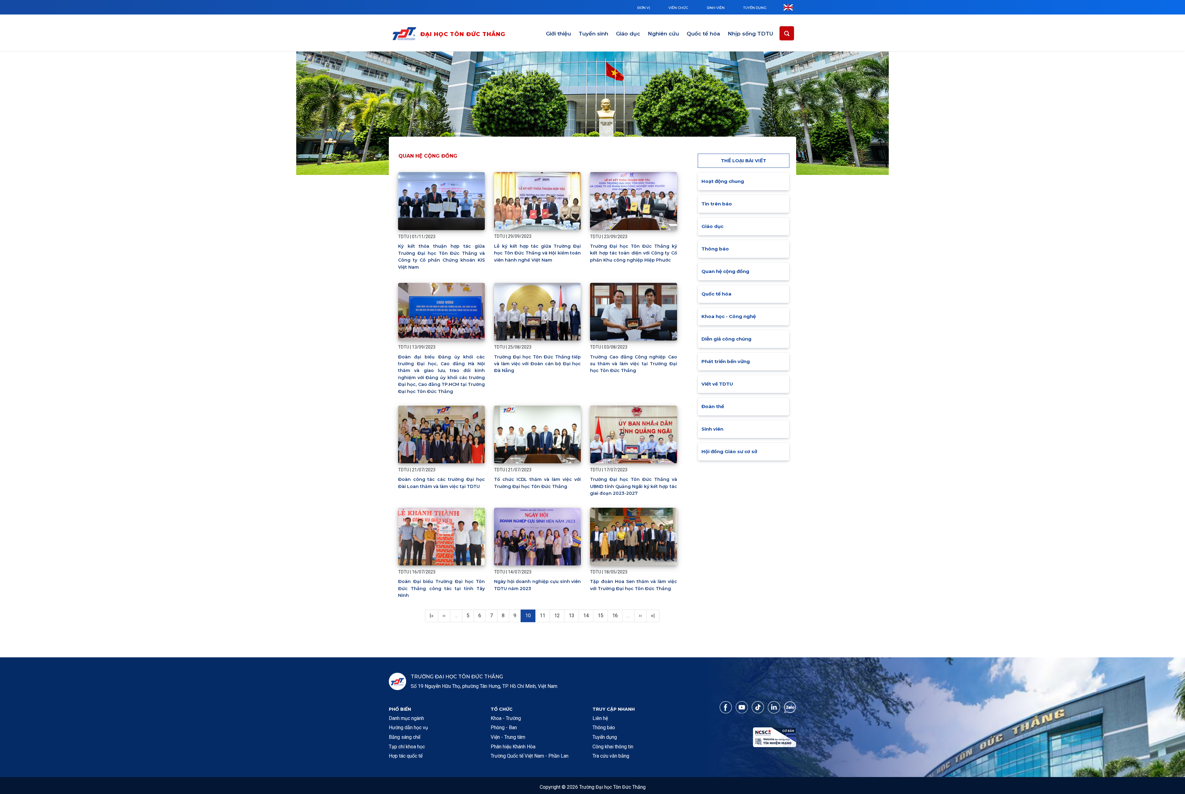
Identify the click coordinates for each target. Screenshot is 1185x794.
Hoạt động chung (722, 181)
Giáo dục (628, 34)
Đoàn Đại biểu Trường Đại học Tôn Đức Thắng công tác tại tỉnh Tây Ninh (441, 588)
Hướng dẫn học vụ (408, 727)
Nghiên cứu (663, 34)
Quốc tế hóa (703, 34)
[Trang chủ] (405, 34)
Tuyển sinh (593, 34)
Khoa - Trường (506, 718)
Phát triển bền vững (725, 361)
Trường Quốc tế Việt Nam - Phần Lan (529, 756)
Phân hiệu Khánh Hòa (513, 747)
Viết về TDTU (717, 384)
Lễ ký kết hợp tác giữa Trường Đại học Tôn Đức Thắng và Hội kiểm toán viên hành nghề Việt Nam (537, 253)
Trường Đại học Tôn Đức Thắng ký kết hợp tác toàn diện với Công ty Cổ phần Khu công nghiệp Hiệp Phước (633, 253)
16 (617, 615)
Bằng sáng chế (404, 737)
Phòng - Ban (504, 727)
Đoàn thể (712, 406)
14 (588, 615)
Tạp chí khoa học (407, 747)
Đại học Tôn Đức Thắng (462, 34)
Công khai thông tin (612, 747)
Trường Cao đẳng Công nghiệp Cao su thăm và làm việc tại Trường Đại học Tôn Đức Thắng (633, 364)
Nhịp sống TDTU (750, 34)
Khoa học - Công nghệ (728, 316)
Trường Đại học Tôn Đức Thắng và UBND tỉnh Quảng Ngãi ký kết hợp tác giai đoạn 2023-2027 (633, 486)
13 (573, 615)
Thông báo (715, 249)
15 (602, 615)
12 (559, 615)
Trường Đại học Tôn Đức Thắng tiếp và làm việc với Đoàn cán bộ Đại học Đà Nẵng (537, 364)
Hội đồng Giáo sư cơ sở (729, 451)
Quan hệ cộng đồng (725, 271)
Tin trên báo (716, 204)
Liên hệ (600, 718)
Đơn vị (643, 8)
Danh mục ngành (406, 718)
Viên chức (678, 8)
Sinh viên (716, 8)
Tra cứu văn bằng (610, 756)
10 (530, 615)
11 (544, 615)
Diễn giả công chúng (726, 339)
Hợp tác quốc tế (405, 756)
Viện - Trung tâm (508, 737)
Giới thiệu (558, 34)
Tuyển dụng (755, 8)
